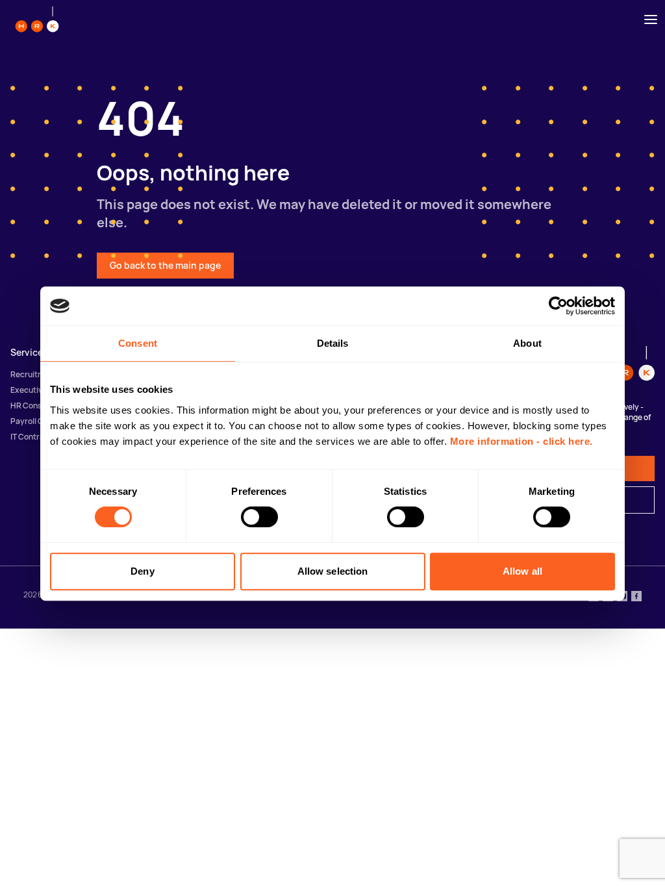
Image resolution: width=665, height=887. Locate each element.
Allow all (522, 571)
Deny (142, 571)
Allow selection (332, 571)
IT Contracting (36, 436)
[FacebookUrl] (636, 597)
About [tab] (527, 343)
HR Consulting (36, 405)
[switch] (259, 516)
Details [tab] (333, 343)
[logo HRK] (37, 19)
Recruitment (33, 374)
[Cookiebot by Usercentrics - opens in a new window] (558, 306)
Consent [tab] (137, 343)
